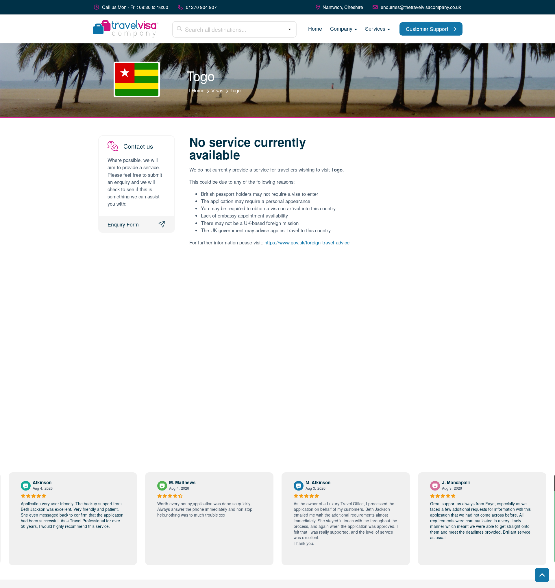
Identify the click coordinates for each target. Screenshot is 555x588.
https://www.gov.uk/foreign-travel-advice (306, 242)
